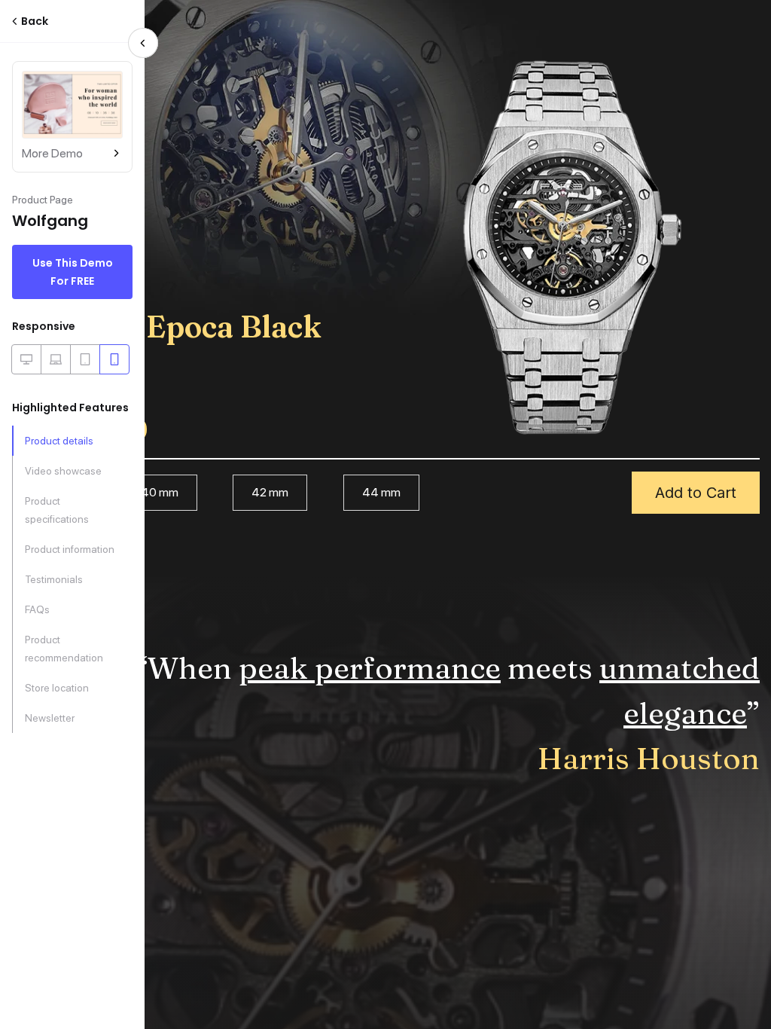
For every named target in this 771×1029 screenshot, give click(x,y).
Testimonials (54, 579)
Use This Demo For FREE (72, 272)
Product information (69, 549)
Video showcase (63, 471)
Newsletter (50, 718)
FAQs (37, 609)
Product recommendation (64, 649)
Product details (59, 441)
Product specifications (57, 510)
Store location (57, 688)
